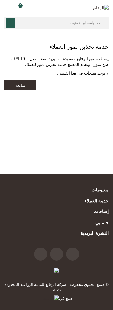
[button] (18, 7)
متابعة (20, 85)
